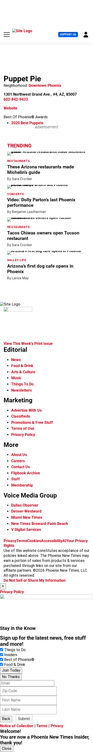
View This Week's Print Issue (28, 343)
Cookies (34, 541)
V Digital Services (26, 529)
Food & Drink (22, 365)
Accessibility (51, 541)
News (16, 360)
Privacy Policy (23, 434)
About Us (19, 454)
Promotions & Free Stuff (32, 422)
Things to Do (15, 650)
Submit (24, 718)
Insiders (10, 655)
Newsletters (21, 390)
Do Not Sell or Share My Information (35, 580)
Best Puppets (27, 123)
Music (16, 378)
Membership (22, 485)
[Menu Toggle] (7, 34)
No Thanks (11, 676)
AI (64, 541)
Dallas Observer (24, 505)
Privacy (10, 541)
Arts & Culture (23, 372)
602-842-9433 (16, 99)
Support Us (68, 34)
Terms (21, 541)
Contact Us (20, 467)
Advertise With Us (26, 410)
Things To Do (22, 384)
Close (6, 748)
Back (6, 718)
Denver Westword (26, 511)
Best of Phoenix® (19, 659)
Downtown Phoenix (45, 85)
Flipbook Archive (25, 473)
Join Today (11, 670)
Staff (15, 479)
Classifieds (20, 416)
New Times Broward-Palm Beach (39, 523)
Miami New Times (26, 517)
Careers (18, 461)
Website (10, 108)
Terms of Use (22, 428)
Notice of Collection (16, 726)
